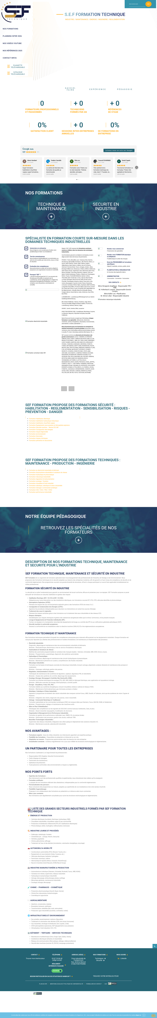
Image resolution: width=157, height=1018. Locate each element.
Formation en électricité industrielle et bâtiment (44, 470)
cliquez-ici (138, 1015)
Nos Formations (10, 29)
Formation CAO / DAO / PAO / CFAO (40, 490)
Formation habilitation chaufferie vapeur (42, 423)
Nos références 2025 (12, 51)
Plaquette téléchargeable (18, 66)
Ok (148, 4)
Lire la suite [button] (26, 174)
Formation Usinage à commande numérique (43, 488)
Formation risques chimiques (38, 438)
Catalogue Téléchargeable (18, 73)
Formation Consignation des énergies (41, 429)
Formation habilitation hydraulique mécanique (44, 421)
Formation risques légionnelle (38, 432)
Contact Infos (10, 58)
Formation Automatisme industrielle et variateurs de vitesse (48, 472)
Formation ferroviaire (35, 436)
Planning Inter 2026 (12, 36)
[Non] (153, 1015)
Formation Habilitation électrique (39, 419)
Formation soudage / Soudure (38, 481)
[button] (20, 167)
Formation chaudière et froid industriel (41, 483)
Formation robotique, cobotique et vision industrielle (45, 485)
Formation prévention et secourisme (40, 440)
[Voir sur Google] (24, 161)
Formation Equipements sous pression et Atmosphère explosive (49, 425)
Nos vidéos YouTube (12, 43)
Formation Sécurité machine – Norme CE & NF (44, 427)
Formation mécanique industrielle (39, 477)
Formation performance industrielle (40, 492)
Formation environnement (37, 434)
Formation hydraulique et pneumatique (41, 475)
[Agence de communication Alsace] (112, 984)
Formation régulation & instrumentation (41, 479)
